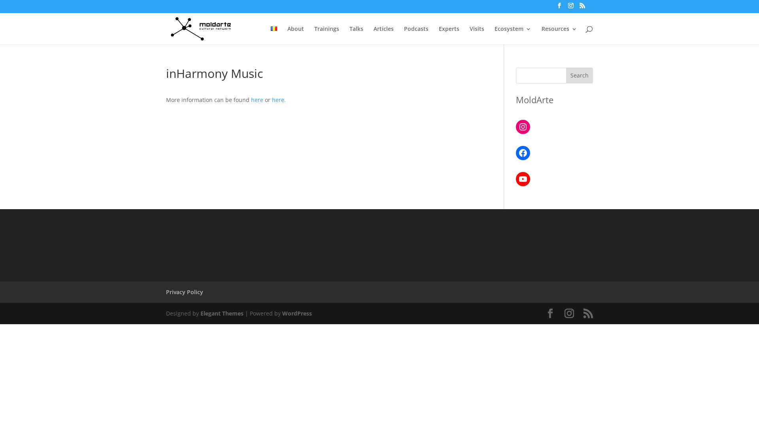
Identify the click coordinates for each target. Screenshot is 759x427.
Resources (555, 29)
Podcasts (416, 29)
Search (579, 75)
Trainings (326, 29)
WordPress (297, 313)
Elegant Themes (222, 313)
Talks (356, 29)
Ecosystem (509, 29)
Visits (477, 29)
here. (279, 100)
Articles (384, 29)
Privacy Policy (184, 292)
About (295, 29)
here (257, 100)
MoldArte (534, 100)
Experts (449, 29)
